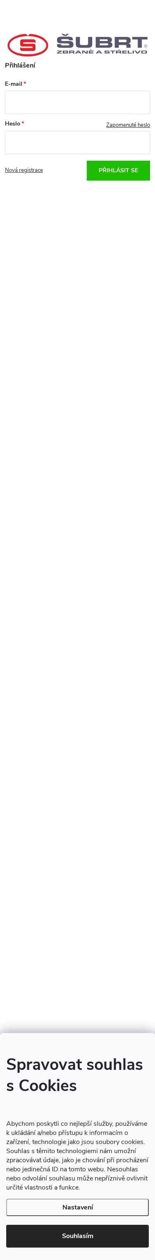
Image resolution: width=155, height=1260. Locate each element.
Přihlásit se (118, 170)
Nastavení (77, 1207)
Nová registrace (24, 170)
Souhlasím (77, 1236)
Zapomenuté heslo (128, 125)
